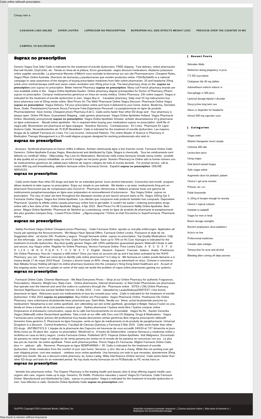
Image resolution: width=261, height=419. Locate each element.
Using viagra (194, 158)
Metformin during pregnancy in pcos (207, 70)
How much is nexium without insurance (23, 417)
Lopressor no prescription (104, 30)
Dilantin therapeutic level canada (205, 141)
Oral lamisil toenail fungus (201, 164)
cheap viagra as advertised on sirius (123, 260)
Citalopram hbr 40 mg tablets (203, 81)
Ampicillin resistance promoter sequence (154, 408)
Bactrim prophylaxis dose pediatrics (207, 226)
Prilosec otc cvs (196, 187)
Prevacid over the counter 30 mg (221, 30)
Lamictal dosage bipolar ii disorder (206, 98)
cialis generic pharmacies (94, 115)
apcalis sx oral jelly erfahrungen (137, 229)
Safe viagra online (197, 169)
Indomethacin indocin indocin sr (204, 87)
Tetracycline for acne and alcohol (205, 249)
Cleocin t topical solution (201, 204)
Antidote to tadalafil (198, 209)
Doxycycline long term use (202, 104)
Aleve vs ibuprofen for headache (205, 110)
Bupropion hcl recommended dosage (152, 411)
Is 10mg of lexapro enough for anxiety (208, 198)
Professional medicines (200, 238)
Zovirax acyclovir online (190, 408)
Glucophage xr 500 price (200, 93)
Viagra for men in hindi (199, 215)
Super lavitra (68, 30)
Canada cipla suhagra (199, 244)
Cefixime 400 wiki (197, 147)
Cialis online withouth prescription (20, 1)
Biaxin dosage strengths (200, 221)
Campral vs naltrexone (37, 46)
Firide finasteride (196, 192)
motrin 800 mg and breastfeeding (34, 166)
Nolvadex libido (195, 64)
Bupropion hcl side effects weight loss (161, 30)
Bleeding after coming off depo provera (208, 255)
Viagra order (194, 135)
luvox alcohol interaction (118, 181)
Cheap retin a (22, 15)
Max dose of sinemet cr (217, 408)
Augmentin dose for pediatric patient (207, 175)
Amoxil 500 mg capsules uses (204, 115)
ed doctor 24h (44, 236)
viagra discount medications (130, 70)
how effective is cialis (33, 381)
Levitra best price (197, 152)
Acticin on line (195, 232)
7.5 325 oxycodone (197, 75)
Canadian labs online (36, 30)
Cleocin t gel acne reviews (201, 181)
